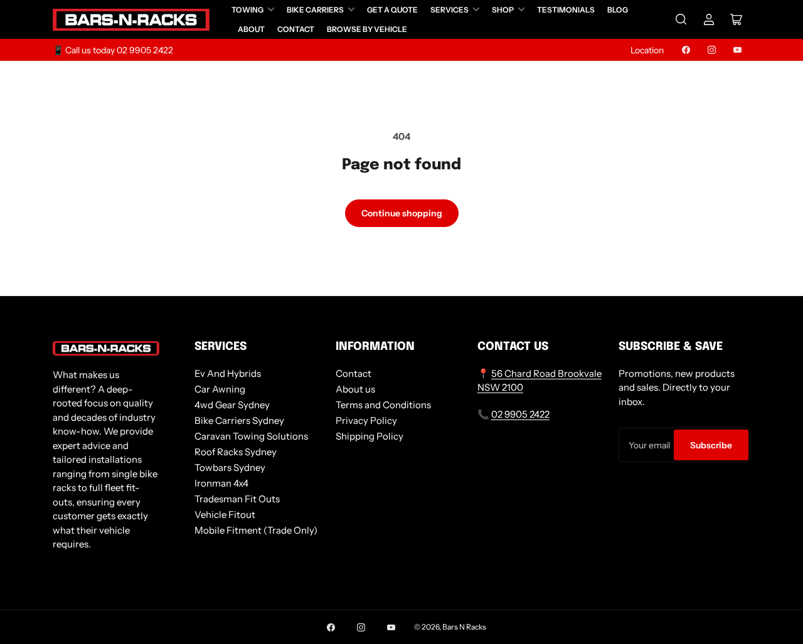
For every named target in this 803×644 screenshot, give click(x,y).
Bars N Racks (464, 626)
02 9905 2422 (520, 414)
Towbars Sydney (229, 467)
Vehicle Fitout (224, 514)
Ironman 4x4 (221, 483)
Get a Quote (392, 9)
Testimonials (566, 9)
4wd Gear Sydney (232, 405)
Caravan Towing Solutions (251, 436)
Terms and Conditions (383, 405)
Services (449, 9)
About (251, 29)
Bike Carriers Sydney (239, 420)
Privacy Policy (366, 420)
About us (355, 389)
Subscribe (711, 445)
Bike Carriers (315, 9)
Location (647, 50)
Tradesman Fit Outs (237, 499)
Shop (503, 9)
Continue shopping (401, 213)
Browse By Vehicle (367, 29)
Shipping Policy (369, 436)
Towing (247, 9)
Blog (617, 9)
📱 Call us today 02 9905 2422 (113, 50)
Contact (295, 29)
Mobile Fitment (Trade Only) (255, 530)
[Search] (681, 19)
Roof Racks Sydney (235, 452)
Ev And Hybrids (227, 373)
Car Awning (219, 389)
